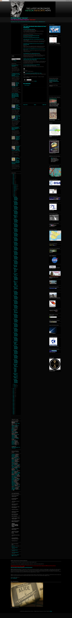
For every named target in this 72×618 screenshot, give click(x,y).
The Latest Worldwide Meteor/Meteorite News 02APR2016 (15, 361)
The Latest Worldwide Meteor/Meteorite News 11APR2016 (15, 316)
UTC (44, 21)
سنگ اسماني (14, 440)
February (15, 385)
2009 (13, 396)
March (15, 384)
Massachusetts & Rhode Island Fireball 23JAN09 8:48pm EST (18, 138)
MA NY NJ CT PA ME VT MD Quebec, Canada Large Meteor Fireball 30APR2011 (16, 117)
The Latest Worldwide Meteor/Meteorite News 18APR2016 (15, 257)
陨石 (12, 430)
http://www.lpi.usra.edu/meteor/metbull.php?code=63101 (31, 37)
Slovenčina (13, 482)
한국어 (19, 464)
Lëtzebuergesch (14, 470)
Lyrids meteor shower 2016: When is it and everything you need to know (33, 39)
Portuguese (16, 425)
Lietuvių (13, 471)
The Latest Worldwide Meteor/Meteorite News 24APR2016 (15, 230)
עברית (19, 467)
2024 (13, 175)
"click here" (25, 18)
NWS (34, 21)
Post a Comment (27, 85)
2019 (13, 179)
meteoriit (13, 441)
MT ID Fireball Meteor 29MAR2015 (15, 65)
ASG (31, 21)
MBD (39, 21)
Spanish (13, 425)
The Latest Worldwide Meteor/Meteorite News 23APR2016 (15, 234)
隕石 (12, 429)
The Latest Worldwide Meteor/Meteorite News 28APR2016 (15, 208)
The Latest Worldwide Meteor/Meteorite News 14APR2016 (15, 297)
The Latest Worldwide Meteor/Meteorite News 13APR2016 (15, 302)
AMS (28, 21)
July (14, 191)
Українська (13, 487)
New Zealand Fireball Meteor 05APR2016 (29, 29)
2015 (13, 388)
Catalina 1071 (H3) (14, 547)
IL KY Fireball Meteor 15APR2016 (15, 274)
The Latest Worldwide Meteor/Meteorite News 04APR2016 (15, 352)
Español (13, 460)
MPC (30, 21)
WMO (36, 21)
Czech (16, 431)
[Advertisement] (35, 95)
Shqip (12, 481)
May (14, 194)
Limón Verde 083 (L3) (15, 552)
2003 (13, 404)
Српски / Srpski (14, 484)
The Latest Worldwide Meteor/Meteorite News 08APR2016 (15, 330)
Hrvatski (15, 465)
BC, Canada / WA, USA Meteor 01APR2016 (15, 365)
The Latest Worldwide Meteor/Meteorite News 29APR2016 (15, 203)
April (14, 195)
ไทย (15, 486)
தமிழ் (19, 485)
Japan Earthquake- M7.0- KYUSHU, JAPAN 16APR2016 (15, 283)
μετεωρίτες (17, 438)
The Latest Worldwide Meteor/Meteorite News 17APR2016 (15, 262)
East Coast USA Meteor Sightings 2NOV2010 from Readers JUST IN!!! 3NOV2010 (16, 128)
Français (13, 463)
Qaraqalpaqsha (14, 478)
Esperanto (13, 461)
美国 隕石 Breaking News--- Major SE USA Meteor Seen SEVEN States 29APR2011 (16, 107)
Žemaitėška (13, 489)
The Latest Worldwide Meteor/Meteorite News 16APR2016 (15, 278)
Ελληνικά (13, 459)
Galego (13, 464)
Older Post (44, 104)
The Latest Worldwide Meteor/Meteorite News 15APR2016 (15, 293)
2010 (13, 395)
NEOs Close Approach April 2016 (15, 266)
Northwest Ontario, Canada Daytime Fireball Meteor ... (15, 370)
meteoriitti (13, 436)
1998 (13, 411)
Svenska (13, 485)
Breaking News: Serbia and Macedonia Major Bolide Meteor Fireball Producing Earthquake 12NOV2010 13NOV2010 (16, 161)
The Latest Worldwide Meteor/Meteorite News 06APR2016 (15, 339)
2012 (13, 392)
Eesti (15, 458)
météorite (13, 426)
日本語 (16, 474)
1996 (13, 412)
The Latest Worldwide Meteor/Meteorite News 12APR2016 (15, 307)
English (16, 423)
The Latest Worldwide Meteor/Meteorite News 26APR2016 (15, 221)
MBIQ (41, 21)
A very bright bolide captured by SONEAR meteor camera (33, 73)
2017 (13, 182)
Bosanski (13, 455)
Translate (15, 60)
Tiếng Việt (13, 488)
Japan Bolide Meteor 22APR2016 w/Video (15, 216)
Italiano (13, 467)
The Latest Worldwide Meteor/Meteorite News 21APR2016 (15, 244)
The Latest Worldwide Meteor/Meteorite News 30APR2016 (15, 198)
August (15, 190)
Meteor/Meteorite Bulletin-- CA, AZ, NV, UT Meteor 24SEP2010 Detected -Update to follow (16, 148)
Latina (16, 468)
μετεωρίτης (13, 438)
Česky (18, 457)
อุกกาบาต (13, 444)
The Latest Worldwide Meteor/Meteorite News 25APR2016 (15, 225)
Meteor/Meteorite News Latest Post (16, 21)
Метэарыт (13, 442)
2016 (13, 183)
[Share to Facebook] (29, 79)
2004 (13, 403)
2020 (13, 178)
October (15, 187)
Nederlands (17, 473)
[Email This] (27, 79)
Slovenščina (13, 483)
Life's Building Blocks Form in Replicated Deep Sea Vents (31, 53)
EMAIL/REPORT (23, 21)
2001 (13, 407)
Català (13, 457)
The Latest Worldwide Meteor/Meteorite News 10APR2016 (15, 320)
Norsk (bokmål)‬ (14, 475)
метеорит (13, 428)
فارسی (16, 462)
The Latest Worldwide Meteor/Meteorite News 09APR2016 (15, 325)
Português (13, 477)
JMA (43, 21)
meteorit (13, 427)
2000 (13, 408)
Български (13, 456)
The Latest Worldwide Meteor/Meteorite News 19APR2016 (15, 253)
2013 (13, 391)
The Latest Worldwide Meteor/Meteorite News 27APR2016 (15, 212)
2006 (13, 400)
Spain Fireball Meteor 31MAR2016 (15, 377)
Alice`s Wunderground (14, 578)
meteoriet (13, 435)
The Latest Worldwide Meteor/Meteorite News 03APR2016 (15, 357)
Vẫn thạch (13, 443)
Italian (18, 423)
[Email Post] (24, 79)
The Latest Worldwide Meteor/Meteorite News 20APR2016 (15, 248)
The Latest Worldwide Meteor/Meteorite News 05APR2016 (15, 347)
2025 (13, 174)
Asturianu (13, 454)
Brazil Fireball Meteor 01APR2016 (15, 374)
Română (13, 479)
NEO (26, 21)
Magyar (13, 472)
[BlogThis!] (28, 79)
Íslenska (13, 466)
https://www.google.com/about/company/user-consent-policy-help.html (21, 567)
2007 (13, 399)
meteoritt (13, 437)
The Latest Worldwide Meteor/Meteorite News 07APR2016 (15, 334)
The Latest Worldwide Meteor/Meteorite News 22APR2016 (15, 239)
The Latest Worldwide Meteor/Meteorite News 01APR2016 (15, 381)
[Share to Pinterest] (30, 79)
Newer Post (25, 104)
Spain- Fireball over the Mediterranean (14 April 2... (15, 288)
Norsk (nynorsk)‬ (14, 476)
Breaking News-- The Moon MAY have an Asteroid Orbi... (15, 270)
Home (35, 104)
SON (33, 21)
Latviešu (17, 469)
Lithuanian (17, 434)
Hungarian (13, 432)
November (15, 186)
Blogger (51, 611)
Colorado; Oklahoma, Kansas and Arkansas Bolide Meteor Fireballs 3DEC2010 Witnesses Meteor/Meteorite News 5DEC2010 (15, 95)
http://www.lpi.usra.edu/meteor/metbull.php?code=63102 (31, 35)
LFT (38, 21)
